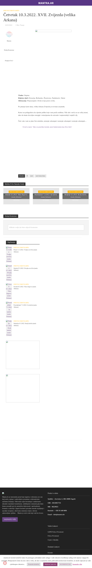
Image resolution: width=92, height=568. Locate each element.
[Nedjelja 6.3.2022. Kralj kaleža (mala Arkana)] (9, 328)
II (27, 176)
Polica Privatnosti (53, 536)
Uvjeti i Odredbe (53, 540)
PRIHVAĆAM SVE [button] (50, 564)
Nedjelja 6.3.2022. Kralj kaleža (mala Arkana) (76, 196)
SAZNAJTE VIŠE (10, 519)
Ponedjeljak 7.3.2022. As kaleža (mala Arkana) (46, 196)
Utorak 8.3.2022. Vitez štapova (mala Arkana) (16, 196)
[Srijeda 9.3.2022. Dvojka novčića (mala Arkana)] (9, 273)
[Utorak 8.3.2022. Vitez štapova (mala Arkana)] (9, 291)
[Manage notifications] (5, 563)
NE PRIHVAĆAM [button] (65, 564)
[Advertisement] (53, 152)
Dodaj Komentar (9, 50)
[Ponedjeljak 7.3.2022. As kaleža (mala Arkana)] (9, 309)
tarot (31, 176)
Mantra (9, 41)
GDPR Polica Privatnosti (56, 532)
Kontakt (50, 553)
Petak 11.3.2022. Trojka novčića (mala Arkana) (25, 251)
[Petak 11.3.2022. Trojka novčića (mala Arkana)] (9, 254)
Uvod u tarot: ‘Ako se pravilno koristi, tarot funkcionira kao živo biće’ (47, 127)
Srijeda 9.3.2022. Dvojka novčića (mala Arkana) (26, 269)
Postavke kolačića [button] (33, 564)
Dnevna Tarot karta (11, 10)
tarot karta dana (40, 176)
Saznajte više (77, 564)
